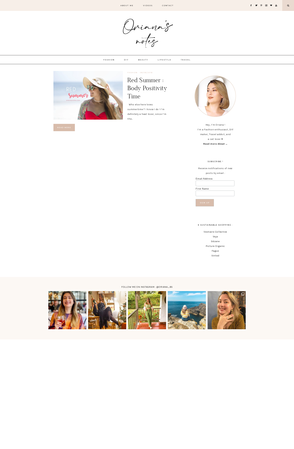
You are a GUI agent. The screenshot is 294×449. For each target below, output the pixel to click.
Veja (215, 236)
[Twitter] (257, 1)
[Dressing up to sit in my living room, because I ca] (107, 310)
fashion (132, 72)
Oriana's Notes (147, 32)
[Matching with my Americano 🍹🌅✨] (67, 310)
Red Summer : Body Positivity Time (147, 88)
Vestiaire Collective (215, 231)
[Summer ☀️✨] (187, 310)
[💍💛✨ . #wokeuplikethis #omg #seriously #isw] (227, 310)
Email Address (204, 178)
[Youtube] (277, 1)
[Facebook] (252, 1)
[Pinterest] (262, 1)
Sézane (215, 241)
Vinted (215, 255)
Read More (64, 127)
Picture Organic (215, 246)
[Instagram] (267, 1)
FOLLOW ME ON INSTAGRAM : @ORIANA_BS (147, 286)
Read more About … (215, 143)
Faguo (215, 250)
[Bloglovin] (272, 1)
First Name (202, 188)
